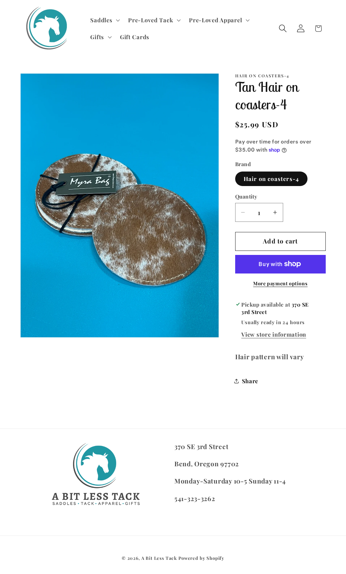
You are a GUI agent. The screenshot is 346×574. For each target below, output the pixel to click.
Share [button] (250, 381)
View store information (273, 334)
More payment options (280, 283)
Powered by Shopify (201, 558)
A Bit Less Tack (159, 558)
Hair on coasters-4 (271, 178)
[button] (104, 20)
